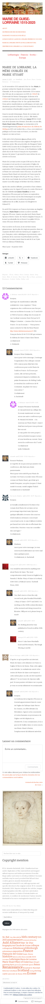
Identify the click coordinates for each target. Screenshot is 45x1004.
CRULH (5, 99)
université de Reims (15, 974)
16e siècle (17, 937)
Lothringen (14, 959)
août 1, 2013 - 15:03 (29, 621)
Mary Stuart (34, 962)
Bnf (13, 945)
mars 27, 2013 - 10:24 (26, 350)
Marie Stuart (22, 277)
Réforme (5, 971)
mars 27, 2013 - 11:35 (32, 402)
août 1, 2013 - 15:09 (32, 637)
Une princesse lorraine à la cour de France (17, 46)
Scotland (12, 279)
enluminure (7, 951)
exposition (18, 951)
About (4, 28)
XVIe (25, 974)
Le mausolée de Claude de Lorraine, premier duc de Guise (22, 39)
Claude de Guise (22, 945)
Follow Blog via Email (11, 906)
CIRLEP (34, 94)
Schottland (13, 971)
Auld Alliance (11, 942)
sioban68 (16, 350)
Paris (12, 965)
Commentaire (33, 767)
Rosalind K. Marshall (31, 968)
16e (11, 937)
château (16, 274)
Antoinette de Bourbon (29, 940)
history (15, 957)
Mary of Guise (31, 277)
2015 (4, 940)
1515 (39, 937)
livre (34, 957)
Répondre (34, 294)
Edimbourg (19, 948)
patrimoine (39, 277)
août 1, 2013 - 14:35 (25, 540)
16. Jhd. (6, 937)
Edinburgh (31, 948)
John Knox (22, 957)
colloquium (7, 948)
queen (31, 965)
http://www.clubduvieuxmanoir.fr (22, 331)
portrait (25, 965)
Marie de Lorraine (12, 277)
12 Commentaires (15, 82)
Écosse (29, 79)
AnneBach (19, 79)
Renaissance (5, 279)
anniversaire (15, 939)
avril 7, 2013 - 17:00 (22, 456)
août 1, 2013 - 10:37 (28, 496)
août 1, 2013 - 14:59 (25, 591)
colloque (35, 945)
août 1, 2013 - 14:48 (24, 565)
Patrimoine (5, 82)
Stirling (18, 279)
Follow (7, 923)
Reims (37, 964)
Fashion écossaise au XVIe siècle (14, 35)
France (34, 79)
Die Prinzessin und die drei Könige (14, 32)
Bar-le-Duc (27, 942)
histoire (32, 274)
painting (6, 965)
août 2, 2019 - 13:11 (26, 655)
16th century (29, 937)
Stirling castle (25, 279)
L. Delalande (13, 294)
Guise (19, 953)
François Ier (9, 953)
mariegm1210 (14, 565)
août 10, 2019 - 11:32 (26, 691)
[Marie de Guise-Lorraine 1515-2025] (22, 7)
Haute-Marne (28, 954)
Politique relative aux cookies (22, 995)
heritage (26, 274)
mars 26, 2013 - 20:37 (24, 294)
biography (7, 945)
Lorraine (38, 79)
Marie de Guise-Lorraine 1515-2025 (18, 20)
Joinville (29, 957)
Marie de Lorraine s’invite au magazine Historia (19, 43)
